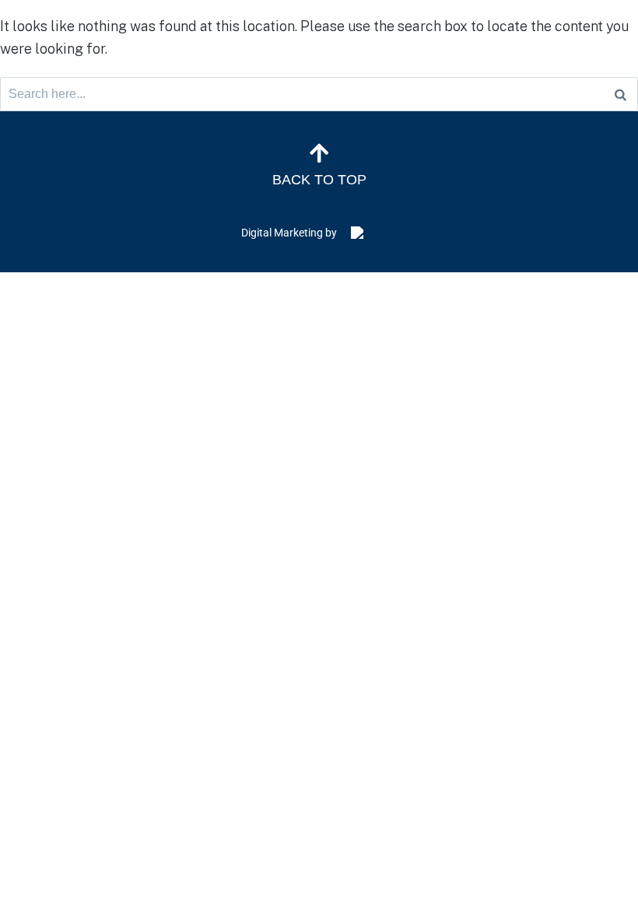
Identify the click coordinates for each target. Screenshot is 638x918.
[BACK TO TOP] (319, 153)
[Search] (620, 94)
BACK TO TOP (319, 179)
